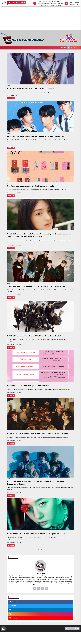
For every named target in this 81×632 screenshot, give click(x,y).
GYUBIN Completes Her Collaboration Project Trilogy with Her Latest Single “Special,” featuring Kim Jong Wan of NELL (39, 235)
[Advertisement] (40, 18)
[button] (3, 628)
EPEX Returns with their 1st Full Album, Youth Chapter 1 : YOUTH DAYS (37, 433)
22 (49, 550)
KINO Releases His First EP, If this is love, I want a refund (31, 88)
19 (43, 550)
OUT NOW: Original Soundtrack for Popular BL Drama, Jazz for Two (35, 136)
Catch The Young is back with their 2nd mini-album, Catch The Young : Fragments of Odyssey (36, 482)
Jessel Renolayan (10, 95)
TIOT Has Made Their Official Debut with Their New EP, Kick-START (36, 286)
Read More (11, 98)
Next (56, 550)
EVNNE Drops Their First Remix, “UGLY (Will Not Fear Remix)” (34, 335)
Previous (26, 550)
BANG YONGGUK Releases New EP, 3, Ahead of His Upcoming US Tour (36, 533)
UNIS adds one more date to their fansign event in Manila (30, 186)
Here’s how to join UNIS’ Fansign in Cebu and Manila (29, 385)
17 (38, 550)
